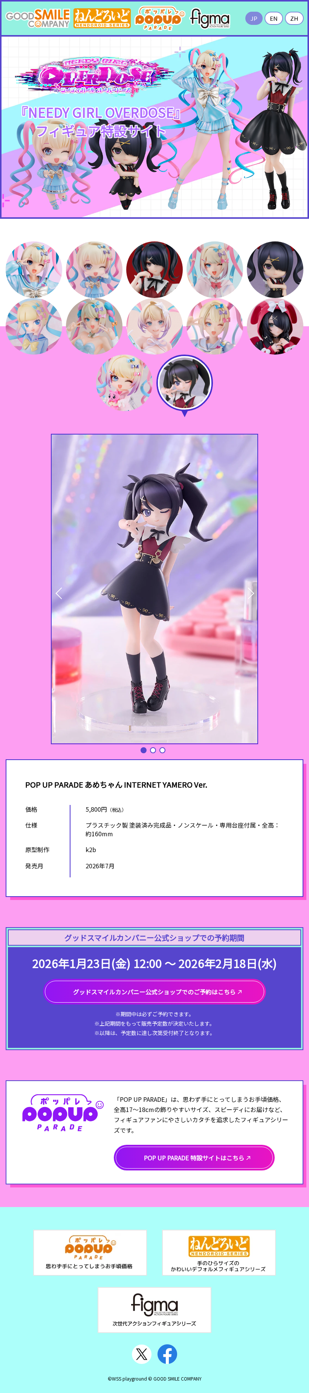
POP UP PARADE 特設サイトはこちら (194, 1157)
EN (274, 18)
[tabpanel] (154, 589)
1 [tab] (144, 750)
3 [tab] (162, 750)
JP (254, 18)
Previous (57, 589)
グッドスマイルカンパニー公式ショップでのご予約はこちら (154, 991)
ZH (294, 18)
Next (244, 589)
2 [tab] (153, 750)
